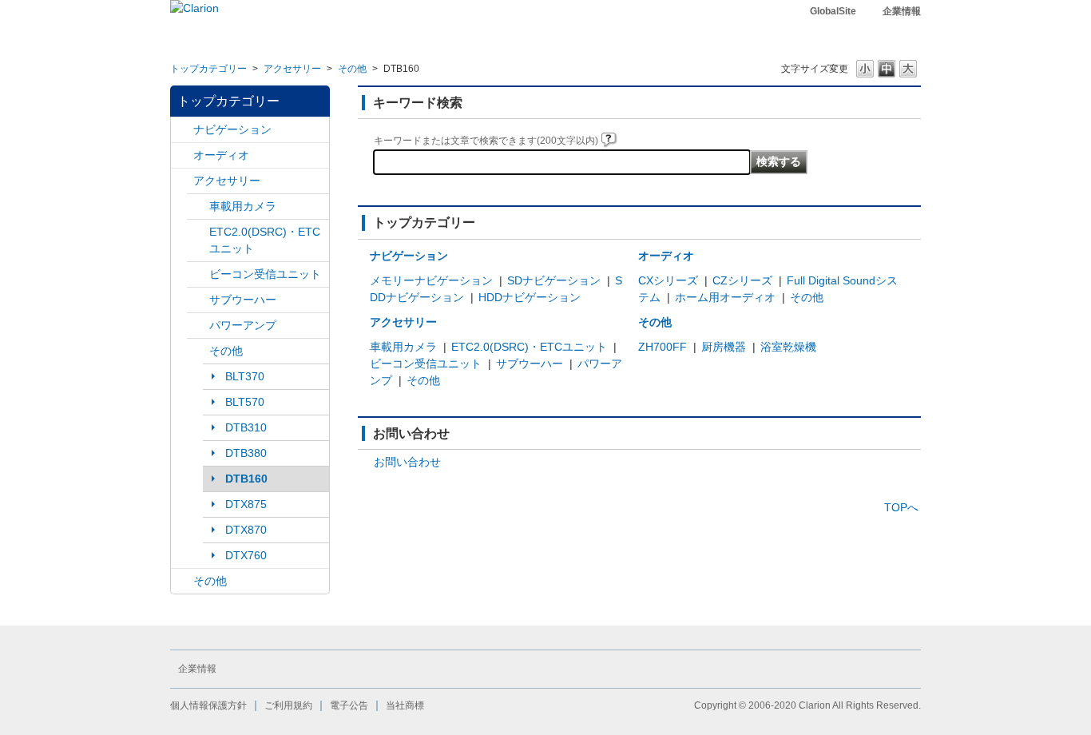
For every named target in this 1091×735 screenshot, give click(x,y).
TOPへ (901, 507)
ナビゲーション (232, 129)
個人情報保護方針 (208, 705)
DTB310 (246, 427)
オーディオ (221, 155)
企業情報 (902, 11)
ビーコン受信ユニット (265, 274)
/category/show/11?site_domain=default (182, 581)
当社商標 (405, 705)
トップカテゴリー (208, 68)
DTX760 (246, 555)
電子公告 (349, 705)
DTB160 (246, 478)
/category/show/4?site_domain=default (182, 155)
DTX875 (246, 504)
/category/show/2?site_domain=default (182, 129)
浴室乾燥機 (788, 346)
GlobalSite (833, 11)
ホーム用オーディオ (725, 297)
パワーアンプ (242, 325)
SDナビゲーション (554, 280)
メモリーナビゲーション (431, 280)
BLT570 (244, 401)
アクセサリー (292, 68)
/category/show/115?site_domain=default (198, 351)
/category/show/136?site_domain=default (198, 232)
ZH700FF (662, 346)
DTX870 (246, 529)
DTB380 (246, 453)
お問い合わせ (407, 461)
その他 (352, 68)
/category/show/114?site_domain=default (198, 206)
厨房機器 (723, 346)
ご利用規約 (288, 705)
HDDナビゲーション (529, 297)
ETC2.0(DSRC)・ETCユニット (264, 240)
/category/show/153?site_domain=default (198, 274)
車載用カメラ (242, 206)
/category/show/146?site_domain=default (198, 300)
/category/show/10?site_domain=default (182, 181)
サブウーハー (242, 299)
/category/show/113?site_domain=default (198, 325)
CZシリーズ (742, 280)
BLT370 (244, 376)
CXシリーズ (668, 280)
